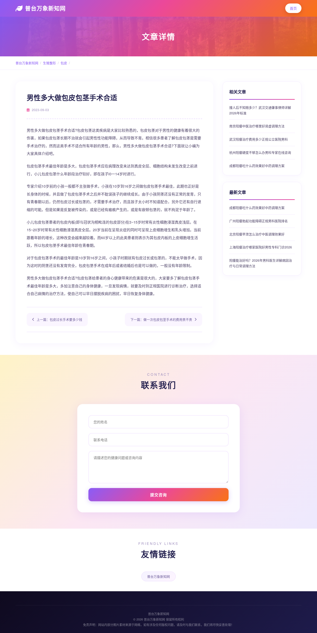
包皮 (64, 63)
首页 (293, 8)
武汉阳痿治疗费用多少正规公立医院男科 (258, 139)
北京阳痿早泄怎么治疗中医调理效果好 (257, 234)
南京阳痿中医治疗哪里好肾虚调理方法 (257, 126)
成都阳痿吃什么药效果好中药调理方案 (257, 165)
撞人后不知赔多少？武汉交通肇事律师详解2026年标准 (260, 110)
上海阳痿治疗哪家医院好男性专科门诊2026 (260, 247)
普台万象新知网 (45, 8)
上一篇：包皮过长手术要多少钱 (59, 319)
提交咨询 (158, 495)
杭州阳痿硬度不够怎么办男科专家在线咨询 (260, 152)
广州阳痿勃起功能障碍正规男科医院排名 (258, 220)
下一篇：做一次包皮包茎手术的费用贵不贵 (161, 319)
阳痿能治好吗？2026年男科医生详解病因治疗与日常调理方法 (260, 263)
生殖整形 (49, 63)
